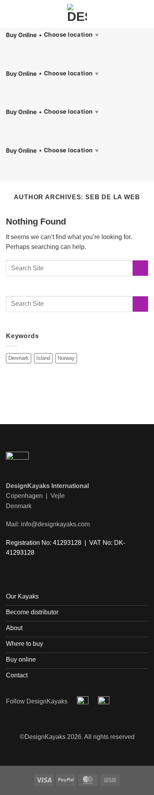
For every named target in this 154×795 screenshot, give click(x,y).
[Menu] (10, 13)
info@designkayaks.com (55, 524)
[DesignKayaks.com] (77, 14)
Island (43, 358)
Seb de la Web (112, 197)
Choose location (71, 34)
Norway (66, 358)
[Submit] (140, 268)
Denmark (18, 358)
